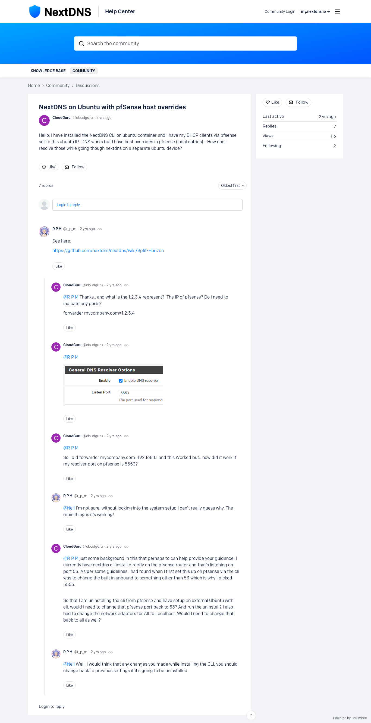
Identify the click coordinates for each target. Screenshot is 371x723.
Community (84, 70)
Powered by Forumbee (350, 718)
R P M (57, 228)
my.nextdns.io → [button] (315, 11)
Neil (71, 508)
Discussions (87, 85)
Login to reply (68, 205)
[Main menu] (337, 11)
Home (34, 85)
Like (51, 167)
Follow (78, 167)
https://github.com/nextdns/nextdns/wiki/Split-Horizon (108, 250)
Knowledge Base (48, 70)
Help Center (120, 11)
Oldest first (230, 185)
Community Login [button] (280, 11)
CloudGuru (61, 117)
